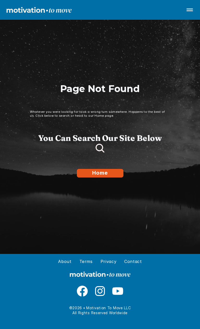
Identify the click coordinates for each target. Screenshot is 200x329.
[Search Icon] (100, 148)
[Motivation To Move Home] (100, 10)
